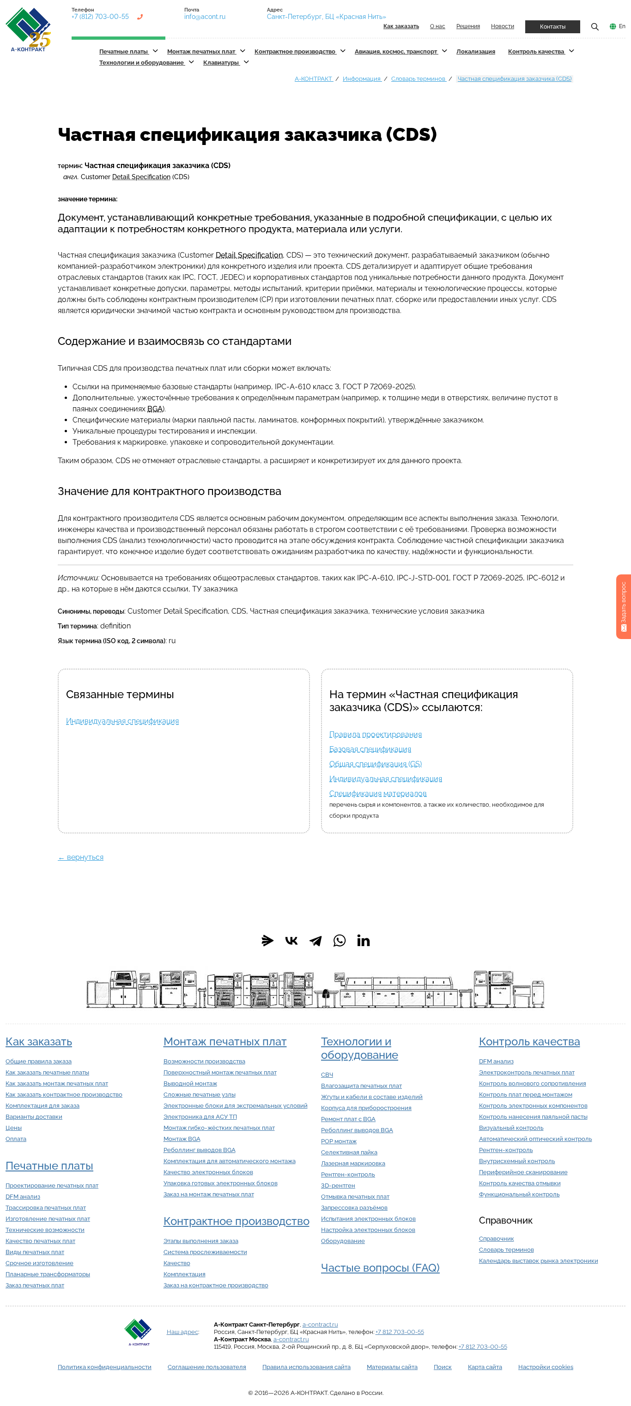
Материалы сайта (392, 1367)
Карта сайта (485, 1367)
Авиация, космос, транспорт (396, 51)
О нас (437, 26)
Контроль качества (536, 51)
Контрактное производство (296, 51)
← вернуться (80, 857)
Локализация (475, 51)
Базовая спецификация (370, 749)
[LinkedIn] (363, 940)
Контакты (552, 27)
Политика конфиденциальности (105, 1367)
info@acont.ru (204, 16)
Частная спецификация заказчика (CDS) (514, 78)
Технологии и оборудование (142, 62)
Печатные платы (124, 51)
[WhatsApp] (339, 940)
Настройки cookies (545, 1367)
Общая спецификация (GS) (375, 764)
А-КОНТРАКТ (314, 78)
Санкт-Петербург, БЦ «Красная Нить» (326, 16)
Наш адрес (182, 1331)
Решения (468, 26)
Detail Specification (141, 177)
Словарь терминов (419, 78)
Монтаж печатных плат (202, 51)
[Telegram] (315, 940)
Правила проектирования (375, 734)
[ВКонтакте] (291, 940)
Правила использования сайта (306, 1367)
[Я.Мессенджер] (267, 940)
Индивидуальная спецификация (122, 721)
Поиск (443, 1367)
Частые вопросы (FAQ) (380, 1267)
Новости (502, 26)
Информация (362, 78)
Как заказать (39, 1041)
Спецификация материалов (378, 793)
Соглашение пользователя (207, 1367)
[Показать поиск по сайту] (595, 26)
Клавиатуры (221, 62)
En (622, 26)
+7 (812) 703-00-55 (100, 16)
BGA (155, 408)
